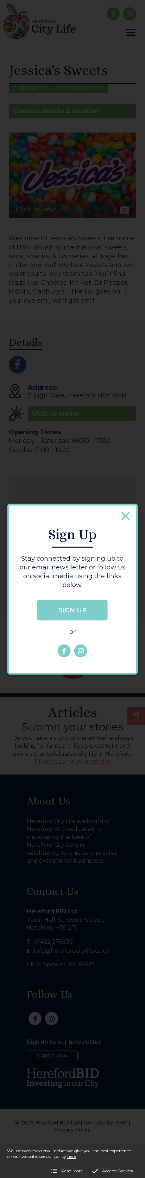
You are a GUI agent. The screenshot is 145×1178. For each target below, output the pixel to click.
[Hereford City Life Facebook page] (64, 651)
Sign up (72, 610)
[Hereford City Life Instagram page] (80, 651)
